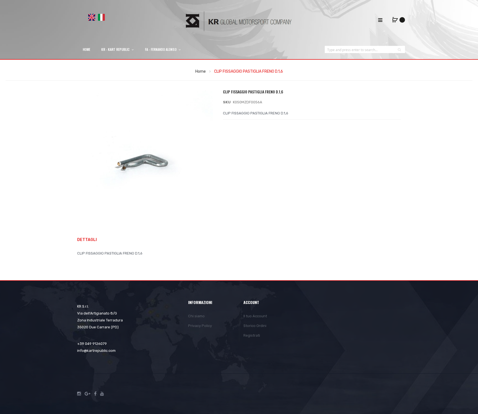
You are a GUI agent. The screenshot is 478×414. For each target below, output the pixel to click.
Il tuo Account (255, 316)
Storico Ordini (254, 326)
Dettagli (87, 239)
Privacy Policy (200, 326)
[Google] (87, 394)
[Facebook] (95, 394)
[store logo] (239, 21)
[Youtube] (102, 394)
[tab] (89, 240)
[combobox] (359, 49)
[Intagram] (79, 394)
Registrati (251, 335)
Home (200, 71)
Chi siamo (196, 316)
